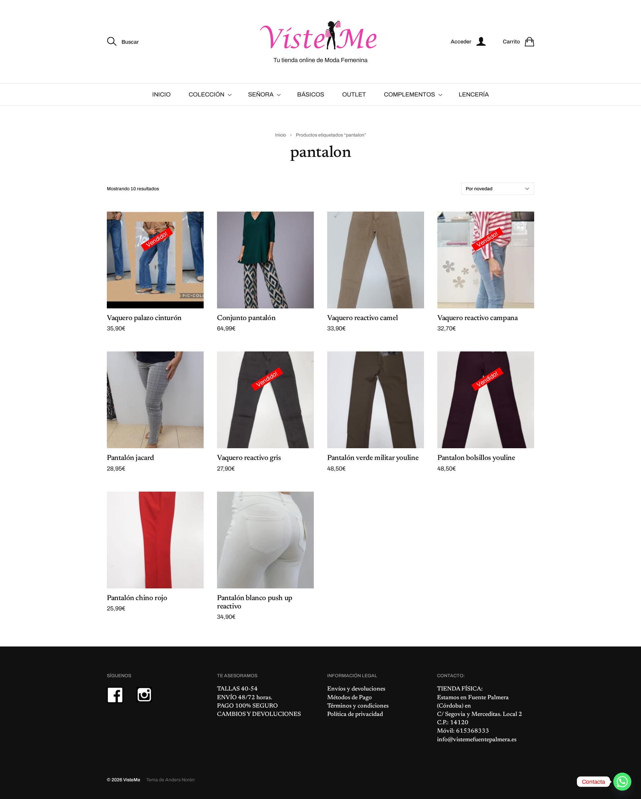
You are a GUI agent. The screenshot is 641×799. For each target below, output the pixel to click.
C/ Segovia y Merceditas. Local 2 (479, 715)
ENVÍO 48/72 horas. (244, 698)
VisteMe (131, 779)
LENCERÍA (474, 94)
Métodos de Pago (349, 698)
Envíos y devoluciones (356, 689)
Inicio (280, 135)
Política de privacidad (355, 715)
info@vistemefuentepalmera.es (476, 740)
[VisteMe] (320, 35)
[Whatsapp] (622, 782)
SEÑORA (260, 94)
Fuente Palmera (488, 698)
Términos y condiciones (358, 706)
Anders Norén (180, 779)
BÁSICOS (310, 94)
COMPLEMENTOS (409, 94)
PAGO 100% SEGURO (247, 706)
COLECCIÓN (206, 94)
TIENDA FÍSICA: (460, 689)
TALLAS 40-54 (237, 689)
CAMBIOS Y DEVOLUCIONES (259, 715)
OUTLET (354, 94)
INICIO (161, 94)
